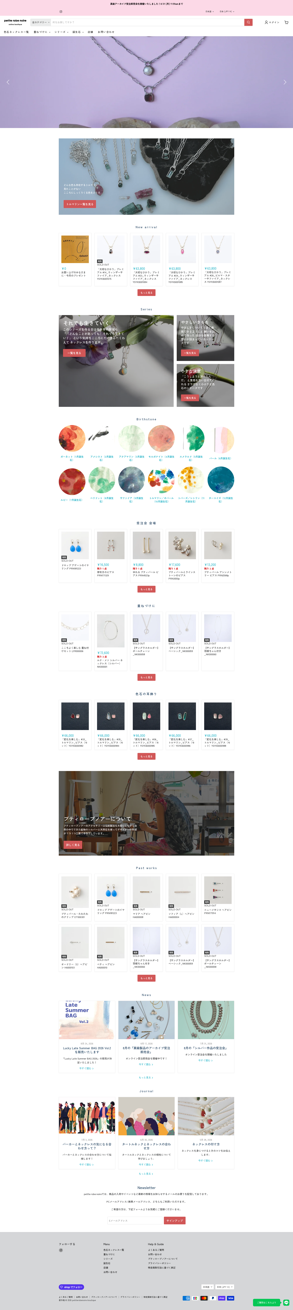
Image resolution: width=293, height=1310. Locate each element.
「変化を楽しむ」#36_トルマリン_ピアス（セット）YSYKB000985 (146, 742)
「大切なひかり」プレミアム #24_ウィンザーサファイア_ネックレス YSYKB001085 (181, 277)
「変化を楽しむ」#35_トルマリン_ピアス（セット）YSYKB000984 (110, 742)
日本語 (208, 11)
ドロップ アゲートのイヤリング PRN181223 (75, 566)
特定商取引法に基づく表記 (161, 1267)
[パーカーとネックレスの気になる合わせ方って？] (87, 1116)
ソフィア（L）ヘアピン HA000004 (181, 915)
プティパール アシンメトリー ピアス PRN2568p (218, 573)
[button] (8, 82)
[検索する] (248, 22)
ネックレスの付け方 (206, 1144)
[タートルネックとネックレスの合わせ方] (146, 1116)
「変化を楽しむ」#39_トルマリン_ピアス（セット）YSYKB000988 (217, 742)
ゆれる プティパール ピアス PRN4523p (145, 573)
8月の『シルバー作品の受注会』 (206, 1048)
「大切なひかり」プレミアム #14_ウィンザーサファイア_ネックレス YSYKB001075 (110, 274)
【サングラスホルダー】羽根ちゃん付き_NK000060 (217, 651)
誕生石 (77, 32)
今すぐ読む (85, 1068)
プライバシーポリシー (159, 1263)
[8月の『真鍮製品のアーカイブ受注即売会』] (146, 1020)
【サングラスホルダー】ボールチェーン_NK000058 (146, 651)
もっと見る (146, 292)
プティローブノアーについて (163, 1258)
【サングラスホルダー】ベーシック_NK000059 (181, 649)
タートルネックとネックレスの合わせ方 (146, 1146)
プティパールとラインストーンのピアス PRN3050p (181, 575)
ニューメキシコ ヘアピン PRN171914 (218, 911)
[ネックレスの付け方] (206, 1116)
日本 (226, 11)
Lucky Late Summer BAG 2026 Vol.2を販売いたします (87, 1050)
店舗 (90, 32)
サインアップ (174, 1221)
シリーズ (60, 32)
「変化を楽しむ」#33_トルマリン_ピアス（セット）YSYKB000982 (74, 742)
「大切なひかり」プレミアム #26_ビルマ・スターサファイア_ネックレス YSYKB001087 (217, 277)
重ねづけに (41, 32)
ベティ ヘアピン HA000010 (106, 965)
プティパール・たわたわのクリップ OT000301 (74, 915)
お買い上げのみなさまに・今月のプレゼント (73, 273)
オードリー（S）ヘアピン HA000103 (74, 965)
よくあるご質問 (156, 1249)
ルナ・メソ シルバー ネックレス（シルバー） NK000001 (110, 663)
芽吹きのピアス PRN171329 (105, 573)
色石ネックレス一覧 (16, 32)
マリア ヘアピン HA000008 (141, 915)
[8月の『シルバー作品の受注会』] (206, 1020)
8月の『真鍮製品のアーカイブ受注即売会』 (146, 1050)
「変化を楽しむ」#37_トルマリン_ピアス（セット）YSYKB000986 (181, 742)
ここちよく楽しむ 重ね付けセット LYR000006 (75, 649)
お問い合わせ (106, 32)
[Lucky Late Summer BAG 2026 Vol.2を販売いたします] (87, 1020)
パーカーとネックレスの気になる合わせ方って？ (87, 1146)
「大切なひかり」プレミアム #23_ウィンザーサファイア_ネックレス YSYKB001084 (146, 277)
